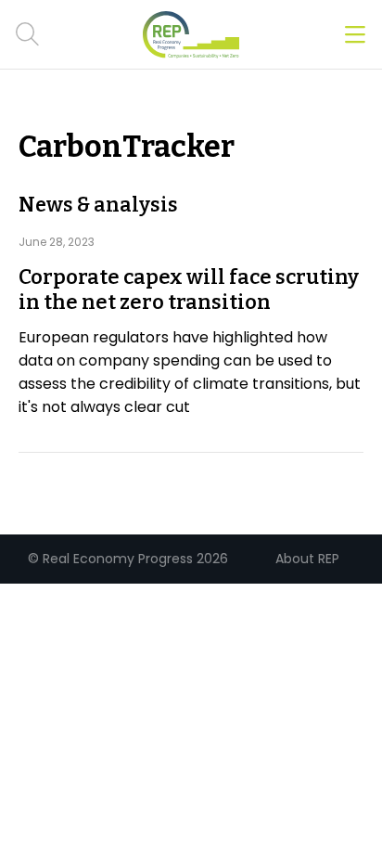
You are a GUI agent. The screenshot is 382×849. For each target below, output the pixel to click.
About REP (307, 558)
